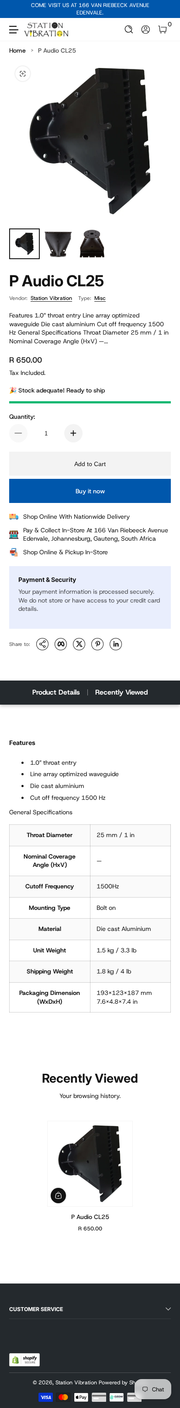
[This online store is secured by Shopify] (24, 1359)
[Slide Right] (165, 9)
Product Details (56, 692)
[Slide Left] (15, 9)
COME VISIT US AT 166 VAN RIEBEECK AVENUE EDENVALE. (90, 9)
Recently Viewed (121, 692)
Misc (100, 298)
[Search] (129, 29)
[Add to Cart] (58, 1195)
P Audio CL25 (57, 50)
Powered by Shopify (123, 1382)
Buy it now (90, 491)
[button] (129, 29)
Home (17, 50)
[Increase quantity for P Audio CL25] (73, 433)
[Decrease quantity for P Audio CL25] (18, 433)
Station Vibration (51, 298)
